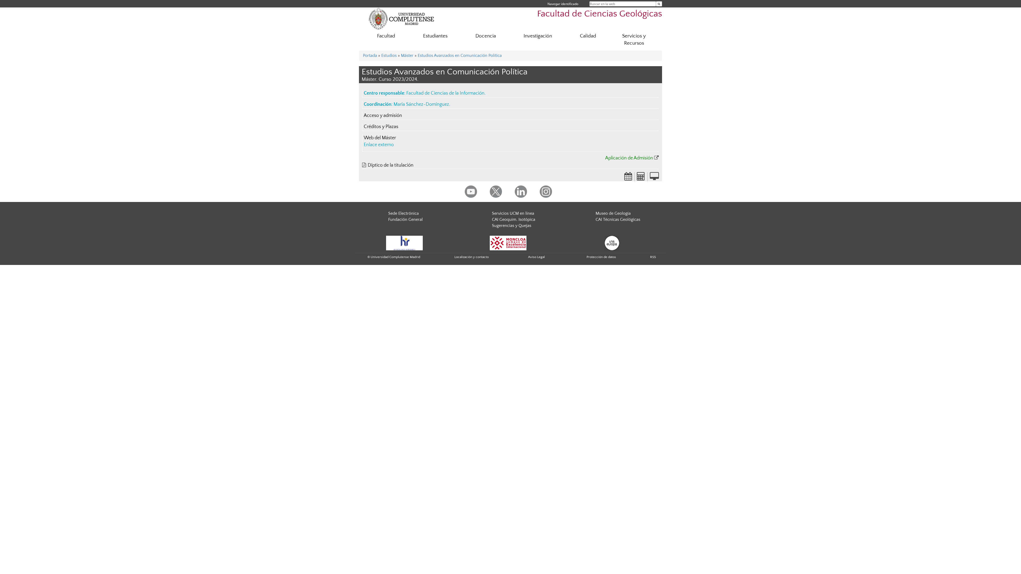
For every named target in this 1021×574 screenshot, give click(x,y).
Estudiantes (435, 36)
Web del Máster (380, 138)
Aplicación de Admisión (629, 158)
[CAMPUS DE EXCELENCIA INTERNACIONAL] (508, 242)
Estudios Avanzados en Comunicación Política (460, 55)
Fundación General (405, 219)
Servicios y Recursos (634, 39)
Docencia (485, 36)
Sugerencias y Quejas (511, 225)
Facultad (386, 36)
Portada (370, 55)
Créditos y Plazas (381, 126)
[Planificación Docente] (628, 178)
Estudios (389, 55)
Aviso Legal (536, 257)
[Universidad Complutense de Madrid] (401, 18)
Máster (407, 55)
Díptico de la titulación (390, 165)
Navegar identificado (562, 4)
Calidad (588, 36)
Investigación (538, 36)
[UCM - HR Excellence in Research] (404, 242)
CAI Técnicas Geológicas (618, 219)
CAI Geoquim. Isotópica (513, 219)
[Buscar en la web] (659, 3)
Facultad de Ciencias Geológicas (599, 14)
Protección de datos (601, 257)
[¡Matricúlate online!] (654, 178)
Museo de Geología (613, 213)
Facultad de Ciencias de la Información (445, 93)
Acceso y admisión (383, 115)
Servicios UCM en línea (513, 213)
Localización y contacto (471, 257)
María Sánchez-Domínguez (421, 104)
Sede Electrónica (403, 213)
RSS (653, 257)
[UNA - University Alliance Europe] (612, 242)
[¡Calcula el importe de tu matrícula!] (641, 178)
